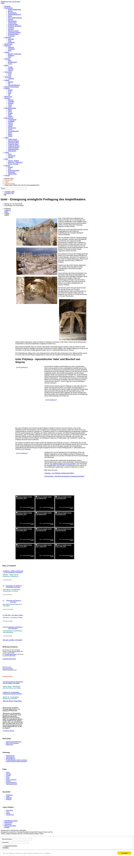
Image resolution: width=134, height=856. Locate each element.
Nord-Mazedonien (10, 108)
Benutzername (7, 839)
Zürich (10, 64)
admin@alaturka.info (11, 654)
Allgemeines (9, 744)
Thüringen (11, 36)
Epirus (10, 134)
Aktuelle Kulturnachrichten (13, 741)
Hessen (10, 19)
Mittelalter (9, 798)
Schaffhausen (12, 62)
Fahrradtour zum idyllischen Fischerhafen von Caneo (11, 590)
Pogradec (11, 101)
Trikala (10, 126)
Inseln (10, 133)
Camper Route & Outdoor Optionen (16, 761)
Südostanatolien (13, 149)
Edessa (10, 123)
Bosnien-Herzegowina (11, 87)
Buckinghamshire (13, 170)
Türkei (6, 137)
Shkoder (10, 103)
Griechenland (8, 118)
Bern (9, 60)
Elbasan (10, 100)
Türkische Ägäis (13, 144)
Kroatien (7, 88)
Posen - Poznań (13, 164)
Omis (9, 91)
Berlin (10, 16)
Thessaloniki (12, 119)
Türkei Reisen (12, 139)
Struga (10, 116)
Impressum (7, 824)
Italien (6, 65)
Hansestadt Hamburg (15, 18)
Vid (9, 95)
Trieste (10, 67)
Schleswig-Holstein (14, 32)
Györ (9, 57)
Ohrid (10, 111)
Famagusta (11, 156)
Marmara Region (13, 141)
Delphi (10, 136)
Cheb (10, 73)
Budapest (11, 55)
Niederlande (8, 44)
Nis (9, 83)
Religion (8, 781)
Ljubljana (11, 78)
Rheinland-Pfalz (13, 34)
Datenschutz (8, 822)
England (7, 165)
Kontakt (6, 827)
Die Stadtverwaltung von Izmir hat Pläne (63, 463)
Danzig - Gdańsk (13, 160)
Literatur (8, 773)
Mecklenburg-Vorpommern (12, 21)
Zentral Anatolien (13, 147)
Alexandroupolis (13, 131)
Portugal (7, 175)
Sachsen (11, 29)
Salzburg (11, 47)
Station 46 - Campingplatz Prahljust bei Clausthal (11, 697)
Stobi (9, 114)
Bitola (10, 110)
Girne (10, 154)
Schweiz (7, 59)
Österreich (7, 45)
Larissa (10, 124)
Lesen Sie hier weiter (14, 651)
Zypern (6, 152)
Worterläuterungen (11, 784)
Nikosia (10, 157)
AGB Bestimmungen (11, 821)
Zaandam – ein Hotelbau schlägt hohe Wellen (59, 473)
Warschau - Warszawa (15, 162)
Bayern (10, 11)
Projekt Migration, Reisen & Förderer (16, 760)
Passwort (5, 842)
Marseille (11, 39)
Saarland (11, 27)
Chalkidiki (11, 121)
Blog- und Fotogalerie (12, 743)
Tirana (10, 105)
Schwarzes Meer (13, 142)
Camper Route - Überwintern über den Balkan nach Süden (12, 687)
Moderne (8, 799)
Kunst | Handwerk (11, 779)
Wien (9, 50)
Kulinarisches (10, 814)
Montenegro (8, 96)
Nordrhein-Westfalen (14, 26)
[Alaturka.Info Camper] (8, 730)
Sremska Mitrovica (14, 85)
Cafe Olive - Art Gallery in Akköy (13, 617)
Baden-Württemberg (14, 9)
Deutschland (8, 8)
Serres (10, 129)
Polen (6, 159)
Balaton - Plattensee (14, 54)
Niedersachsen (13, 24)
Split (9, 93)
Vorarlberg (11, 49)
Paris (9, 41)
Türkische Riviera (13, 146)
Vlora (9, 106)
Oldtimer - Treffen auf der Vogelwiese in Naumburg (10, 575)
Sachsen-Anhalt (13, 31)
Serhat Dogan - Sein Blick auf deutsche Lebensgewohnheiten (64, 476)
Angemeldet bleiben (10, 846)
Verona (10, 70)
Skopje (10, 113)
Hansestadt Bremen (14, 14)
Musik (8, 778)
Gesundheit (9, 810)
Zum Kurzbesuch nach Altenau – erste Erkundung (13, 631)
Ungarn (6, 52)
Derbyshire (11, 172)
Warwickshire (12, 174)
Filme (7, 776)
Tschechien (8, 72)
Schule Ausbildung (11, 782)
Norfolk (10, 167)
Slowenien (7, 77)
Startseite (7, 6)
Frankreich (7, 37)
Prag (9, 75)
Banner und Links (10, 825)
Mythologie (9, 795)
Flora (7, 811)
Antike (8, 796)
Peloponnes (12, 128)
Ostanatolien (12, 151)
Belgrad (10, 82)
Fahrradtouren (10, 757)
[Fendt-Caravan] (8, 668)
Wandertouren (10, 755)
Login (2, 3)
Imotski (10, 90)
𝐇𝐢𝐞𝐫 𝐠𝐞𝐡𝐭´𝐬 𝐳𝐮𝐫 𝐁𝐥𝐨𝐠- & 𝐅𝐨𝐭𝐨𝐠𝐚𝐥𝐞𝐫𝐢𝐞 (12, 640)
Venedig (10, 68)
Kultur (8, 772)
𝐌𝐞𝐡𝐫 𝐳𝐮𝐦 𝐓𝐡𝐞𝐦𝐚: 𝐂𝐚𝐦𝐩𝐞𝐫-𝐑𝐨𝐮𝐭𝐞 (12, 701)
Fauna (8, 813)
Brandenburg (12, 13)
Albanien (7, 98)
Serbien (6, 80)
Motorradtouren (10, 758)
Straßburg (11, 42)
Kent (9, 169)
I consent (124, 853)
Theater (8, 775)
